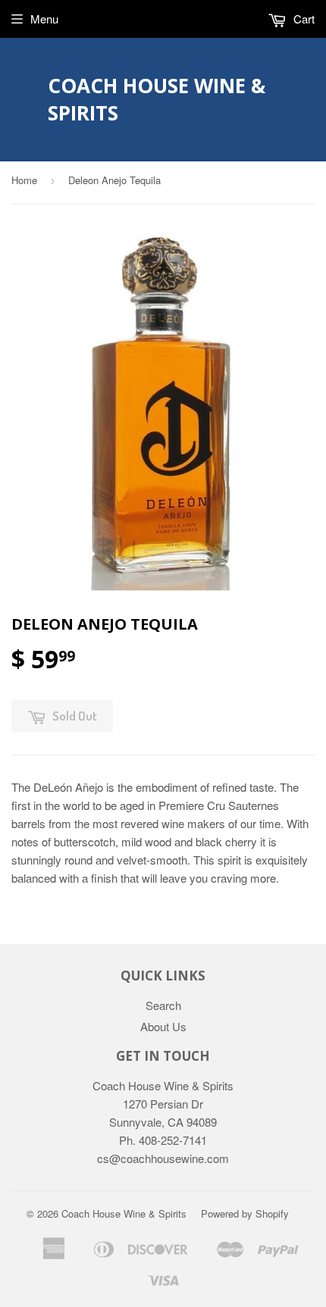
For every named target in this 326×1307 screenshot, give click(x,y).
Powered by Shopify (245, 1213)
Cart (302, 19)
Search (163, 1005)
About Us (163, 1026)
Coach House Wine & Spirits (156, 99)
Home (24, 180)
